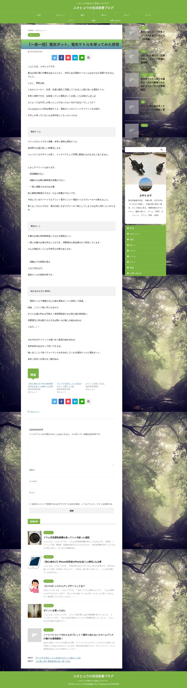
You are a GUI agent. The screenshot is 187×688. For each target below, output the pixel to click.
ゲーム (148, 15)
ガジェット (60, 15)
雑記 (82, 15)
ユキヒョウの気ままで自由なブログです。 (93, 681)
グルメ (126, 15)
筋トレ (104, 15)
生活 (39, 15)
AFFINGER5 (114, 684)
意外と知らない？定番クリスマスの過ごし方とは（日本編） (153, 35)
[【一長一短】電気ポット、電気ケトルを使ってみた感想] (75, 57)
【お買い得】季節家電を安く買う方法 (52, 661)
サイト (32, 492)
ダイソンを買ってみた (95, 384)
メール (33, 481)
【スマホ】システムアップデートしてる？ (64, 586)
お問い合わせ (115, 20)
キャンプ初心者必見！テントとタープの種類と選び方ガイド (153, 110)
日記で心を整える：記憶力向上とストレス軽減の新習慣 (153, 59)
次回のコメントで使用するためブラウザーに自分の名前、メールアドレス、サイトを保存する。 (73, 504)
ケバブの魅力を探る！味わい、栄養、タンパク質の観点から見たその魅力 (153, 133)
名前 (32, 470)
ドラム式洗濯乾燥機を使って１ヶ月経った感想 (67, 537)
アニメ (71, 20)
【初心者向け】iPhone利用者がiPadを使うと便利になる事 (72, 561)
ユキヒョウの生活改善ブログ (93, 7)
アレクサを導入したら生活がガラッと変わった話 (57, 658)
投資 (93, 20)
